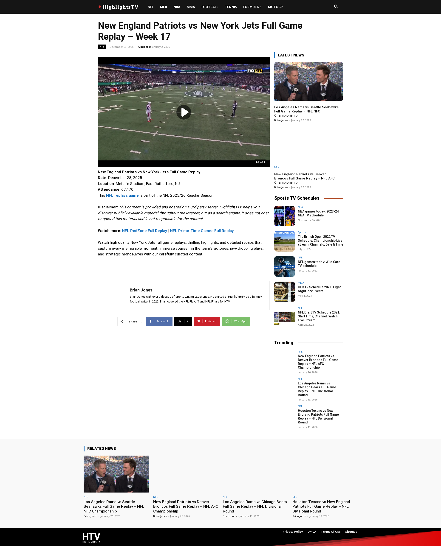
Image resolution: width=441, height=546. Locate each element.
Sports (302, 232)
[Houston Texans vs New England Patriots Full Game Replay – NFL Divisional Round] (284, 415)
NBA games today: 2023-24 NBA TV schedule (318, 213)
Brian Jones (141, 290)
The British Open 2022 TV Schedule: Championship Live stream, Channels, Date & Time (320, 240)
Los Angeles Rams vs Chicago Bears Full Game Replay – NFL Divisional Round (317, 389)
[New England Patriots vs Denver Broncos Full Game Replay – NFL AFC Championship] (308, 148)
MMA (301, 282)
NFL (102, 46)
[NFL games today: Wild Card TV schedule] (284, 266)
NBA (300, 207)
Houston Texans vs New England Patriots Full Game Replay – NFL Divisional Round (318, 416)
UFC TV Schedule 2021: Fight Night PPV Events (319, 289)
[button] (336, 7)
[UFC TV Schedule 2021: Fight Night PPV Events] (284, 291)
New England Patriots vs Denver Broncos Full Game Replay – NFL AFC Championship (304, 178)
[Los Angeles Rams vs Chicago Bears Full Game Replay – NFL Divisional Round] (284, 388)
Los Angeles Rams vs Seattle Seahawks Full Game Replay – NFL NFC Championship (306, 111)
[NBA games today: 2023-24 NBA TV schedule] (284, 216)
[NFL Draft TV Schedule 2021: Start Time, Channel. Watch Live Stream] (284, 317)
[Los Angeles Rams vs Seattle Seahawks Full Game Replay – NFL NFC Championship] (308, 81)
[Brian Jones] (114, 295)
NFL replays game (122, 195)
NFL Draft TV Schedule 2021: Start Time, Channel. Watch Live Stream (319, 316)
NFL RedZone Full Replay (144, 230)
